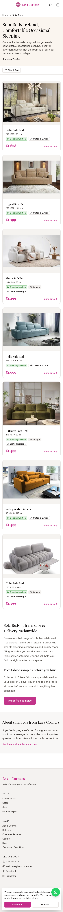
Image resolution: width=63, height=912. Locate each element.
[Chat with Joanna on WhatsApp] (55, 892)
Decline (45, 904)
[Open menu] (4, 5)
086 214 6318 (13, 861)
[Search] (50, 5)
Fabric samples (10, 811)
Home (5, 15)
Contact (6, 838)
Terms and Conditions (13, 847)
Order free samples (20, 700)
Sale (4, 807)
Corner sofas (9, 798)
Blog (4, 843)
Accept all (17, 904)
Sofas (5, 803)
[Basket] (58, 5)
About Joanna (9, 825)
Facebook (11, 871)
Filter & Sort (13, 70)
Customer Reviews (11, 834)
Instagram (11, 876)
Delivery (6, 830)
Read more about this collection (19, 744)
